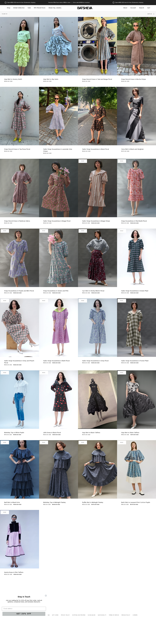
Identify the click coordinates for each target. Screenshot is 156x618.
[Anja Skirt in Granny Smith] (19, 46)
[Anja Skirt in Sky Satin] (58, 46)
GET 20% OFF (23, 614)
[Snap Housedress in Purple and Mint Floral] (19, 258)
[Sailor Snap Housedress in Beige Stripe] (97, 188)
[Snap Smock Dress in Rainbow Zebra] (19, 188)
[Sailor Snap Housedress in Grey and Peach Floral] (19, 327)
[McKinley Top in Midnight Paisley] (58, 469)
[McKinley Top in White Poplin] (19, 399)
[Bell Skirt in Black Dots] (19, 469)
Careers (135, 615)
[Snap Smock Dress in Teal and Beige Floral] (97, 46)
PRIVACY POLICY (65, 615)
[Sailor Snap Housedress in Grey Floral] (97, 327)
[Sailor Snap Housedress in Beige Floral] (58, 188)
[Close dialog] (46, 596)
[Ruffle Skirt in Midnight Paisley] (97, 469)
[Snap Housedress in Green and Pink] (58, 258)
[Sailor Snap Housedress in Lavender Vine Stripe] (58, 116)
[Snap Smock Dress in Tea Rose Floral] (19, 116)
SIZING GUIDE (91, 615)
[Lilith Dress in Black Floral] (58, 399)
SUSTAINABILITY (102, 615)
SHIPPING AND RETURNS (78, 615)
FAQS (48, 615)
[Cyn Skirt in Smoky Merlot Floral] (97, 258)
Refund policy (126, 615)
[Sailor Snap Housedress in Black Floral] (97, 116)
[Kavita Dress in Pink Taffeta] (19, 539)
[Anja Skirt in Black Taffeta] (97, 399)
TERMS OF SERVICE (114, 615)
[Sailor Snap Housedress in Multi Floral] (58, 327)
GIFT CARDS (55, 615)
